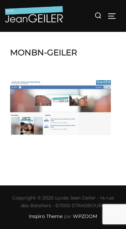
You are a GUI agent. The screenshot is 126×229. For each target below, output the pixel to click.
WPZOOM (85, 216)
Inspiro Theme (45, 216)
